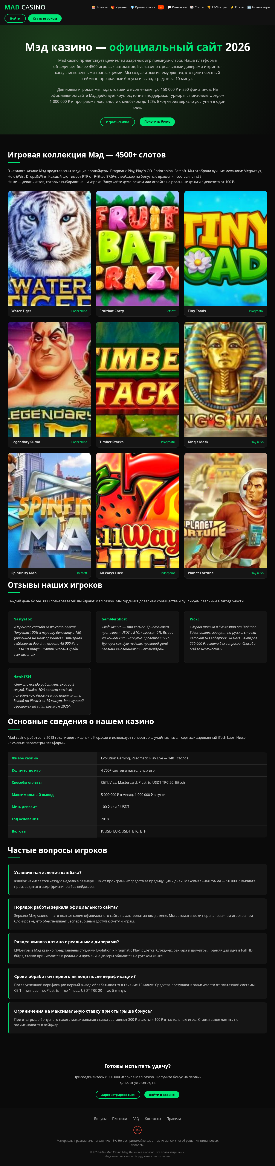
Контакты (153, 1118)
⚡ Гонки (237, 7)
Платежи (119, 1118)
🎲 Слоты (197, 7)
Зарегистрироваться (118, 1095)
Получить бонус (157, 121)
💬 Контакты (177, 7)
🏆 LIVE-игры (217, 7)
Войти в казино (162, 1095)
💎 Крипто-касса (146, 7)
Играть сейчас (117, 122)
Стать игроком (45, 18)
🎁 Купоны (119, 7)
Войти (15, 18)
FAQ (136, 1118)
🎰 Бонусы (100, 7)
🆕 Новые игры (258, 7)
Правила (174, 1118)
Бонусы (100, 1118)
